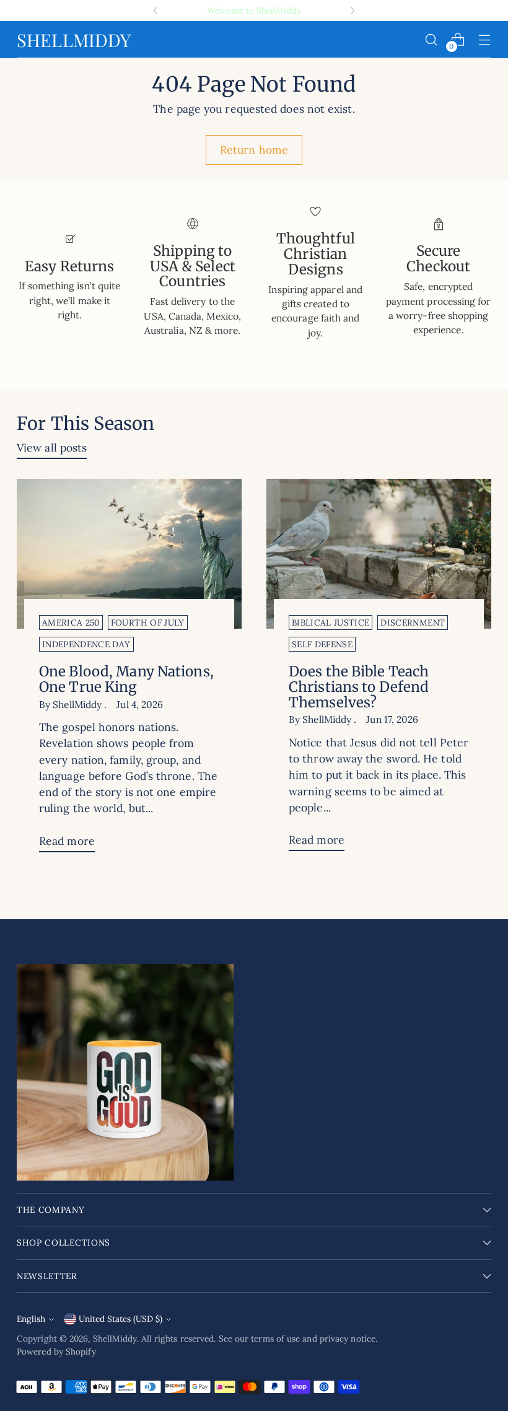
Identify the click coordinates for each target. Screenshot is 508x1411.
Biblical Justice (330, 622)
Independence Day (86, 644)
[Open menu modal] (484, 40)
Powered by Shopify (56, 1351)
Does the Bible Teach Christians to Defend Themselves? (359, 687)
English (31, 1318)
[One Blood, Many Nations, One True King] (129, 554)
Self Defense (322, 644)
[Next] (352, 10)
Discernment (412, 622)
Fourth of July (148, 622)
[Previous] (155, 10)
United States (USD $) (120, 1318)
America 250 (71, 622)
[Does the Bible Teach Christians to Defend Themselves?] (378, 554)
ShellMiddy (115, 1338)
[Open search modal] (431, 40)
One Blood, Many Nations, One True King (126, 679)
